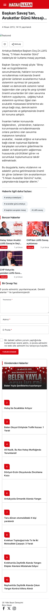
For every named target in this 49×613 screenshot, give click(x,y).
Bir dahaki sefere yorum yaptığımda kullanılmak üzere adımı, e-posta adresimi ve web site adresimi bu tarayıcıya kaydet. (26, 343)
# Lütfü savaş (37, 210)
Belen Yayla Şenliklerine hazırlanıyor (23, 385)
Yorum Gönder (9, 352)
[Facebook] (3, 608)
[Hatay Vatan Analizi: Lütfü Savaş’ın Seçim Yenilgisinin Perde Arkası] (11, 235)
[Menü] (4, 5)
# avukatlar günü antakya (14, 204)
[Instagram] (14, 608)
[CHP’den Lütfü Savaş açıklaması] (38, 235)
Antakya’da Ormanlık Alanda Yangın (22, 498)
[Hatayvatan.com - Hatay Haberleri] (27, 4)
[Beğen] (4, 44)
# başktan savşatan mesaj (15, 210)
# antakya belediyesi (12, 197)
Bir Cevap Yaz (9, 283)
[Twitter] (9, 608)
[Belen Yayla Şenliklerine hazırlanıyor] (24, 378)
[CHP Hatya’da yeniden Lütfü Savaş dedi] (11, 264)
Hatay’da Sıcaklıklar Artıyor (18, 408)
